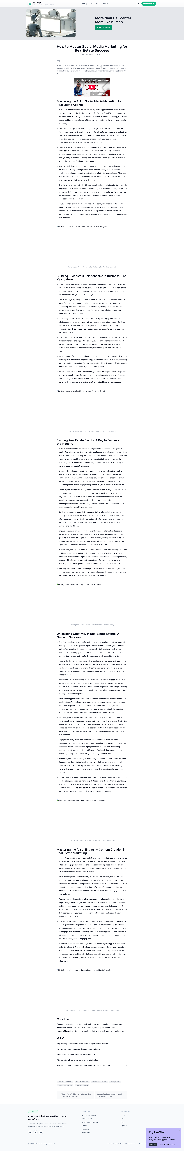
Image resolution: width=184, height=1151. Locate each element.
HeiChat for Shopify (89, 1115)
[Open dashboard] (138, 4)
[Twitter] (30, 1132)
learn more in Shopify (167, 1144)
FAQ (91, 4)
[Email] (41, 1132)
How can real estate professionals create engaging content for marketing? (84, 1065)
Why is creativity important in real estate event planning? (77, 1060)
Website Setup (87, 1119)
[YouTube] (35, 1132)
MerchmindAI (86, 1133)
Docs (97, 4)
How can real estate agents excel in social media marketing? (79, 1049)
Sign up (153, 1144)
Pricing (84, 4)
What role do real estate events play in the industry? (76, 1054)
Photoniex (85, 1129)
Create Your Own (103, 28)
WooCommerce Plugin (90, 1122)
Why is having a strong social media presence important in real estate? (82, 1044)
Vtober (84, 1126)
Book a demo (147, 3)
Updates (105, 4)
